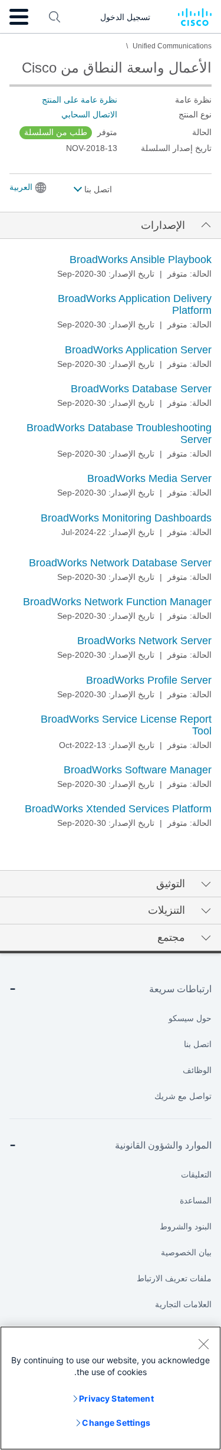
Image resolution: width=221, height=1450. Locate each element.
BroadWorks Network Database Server (120, 563)
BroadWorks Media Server (149, 478)
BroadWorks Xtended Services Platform (118, 809)
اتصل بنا (97, 189)
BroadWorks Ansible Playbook (141, 259)
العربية (20, 187)
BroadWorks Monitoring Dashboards (126, 518)
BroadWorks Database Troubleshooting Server (119, 433)
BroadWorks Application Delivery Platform (135, 304)
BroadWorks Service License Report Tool (126, 725)
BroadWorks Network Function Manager (117, 602)
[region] (110, 1388)
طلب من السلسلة (55, 132)
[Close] (203, 1344)
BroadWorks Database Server (141, 389)
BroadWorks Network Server (144, 641)
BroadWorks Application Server (138, 350)
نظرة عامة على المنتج (79, 99)
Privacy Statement (116, 1398)
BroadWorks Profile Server (149, 680)
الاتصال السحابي (89, 114)
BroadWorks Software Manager (138, 770)
